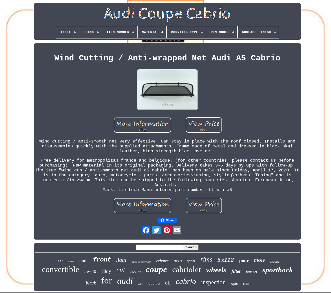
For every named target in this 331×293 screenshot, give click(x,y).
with (140, 284)
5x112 (225, 259)
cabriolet (186, 269)
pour (244, 260)
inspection (213, 282)
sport (191, 261)
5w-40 (90, 271)
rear (71, 261)
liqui (121, 260)
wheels (216, 270)
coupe (156, 269)
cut (120, 270)
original (274, 261)
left (59, 261)
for (106, 280)
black (91, 283)
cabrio (186, 281)
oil (168, 283)
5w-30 (135, 272)
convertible (60, 269)
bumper (251, 272)
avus (246, 284)
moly (259, 260)
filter (236, 271)
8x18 (178, 261)
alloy (106, 271)
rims (206, 259)
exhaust (162, 261)
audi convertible (141, 261)
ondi (83, 260)
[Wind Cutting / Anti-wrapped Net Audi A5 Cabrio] (167, 90)
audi (125, 281)
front (102, 259)
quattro (154, 283)
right (234, 284)
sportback (277, 270)
